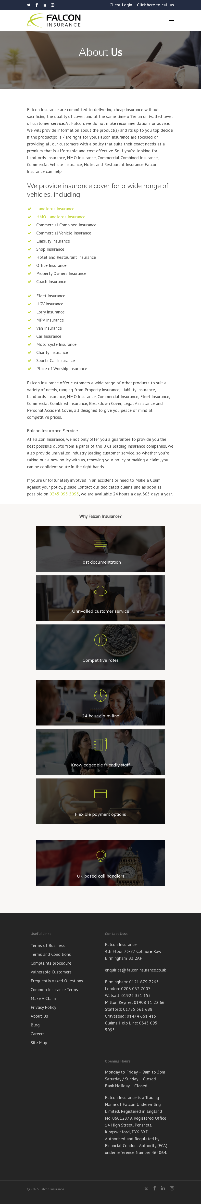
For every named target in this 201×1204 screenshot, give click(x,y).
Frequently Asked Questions (57, 981)
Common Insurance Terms (54, 989)
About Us (39, 1016)
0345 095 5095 (64, 494)
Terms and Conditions (51, 954)
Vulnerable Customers (51, 972)
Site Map (39, 1042)
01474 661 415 (141, 1016)
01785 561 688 (137, 1009)
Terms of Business (48, 945)
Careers (38, 1033)
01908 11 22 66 (149, 1002)
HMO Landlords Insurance (60, 217)
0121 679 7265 (144, 981)
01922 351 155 (136, 995)
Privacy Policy (43, 1007)
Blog (35, 1025)
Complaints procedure (51, 963)
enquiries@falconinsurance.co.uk (135, 970)
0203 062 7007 (136, 988)
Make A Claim (43, 998)
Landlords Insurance (55, 208)
